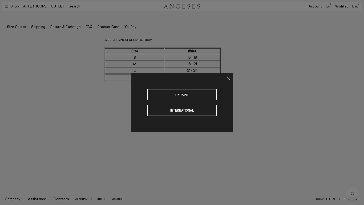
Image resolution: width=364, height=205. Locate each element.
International (182, 110)
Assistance (37, 199)
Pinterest (102, 199)
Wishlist (341, 6)
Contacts (61, 199)
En (328, 6)
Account (315, 6)
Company (12, 199)
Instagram (81, 199)
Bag (355, 6)
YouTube (117, 199)
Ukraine (182, 95)
